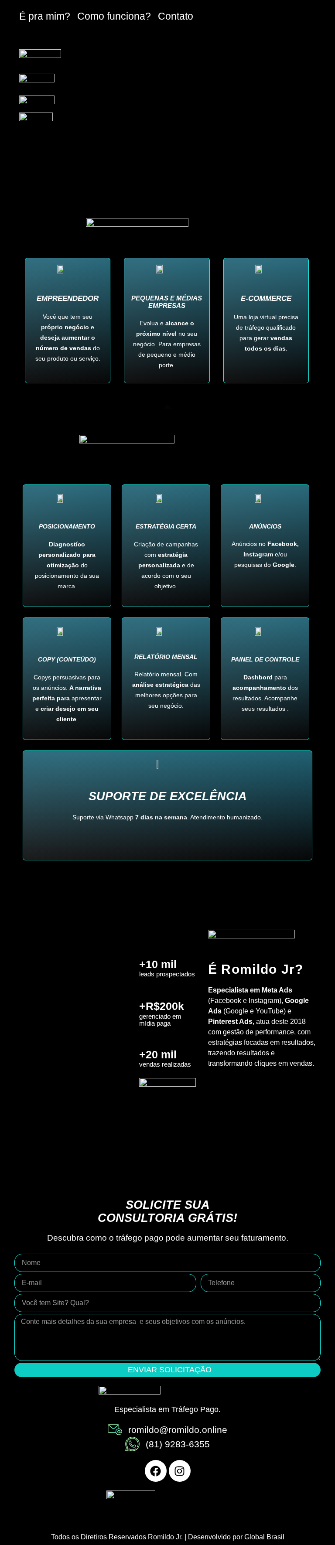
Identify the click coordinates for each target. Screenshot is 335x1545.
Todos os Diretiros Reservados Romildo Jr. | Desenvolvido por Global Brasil (167, 1537)
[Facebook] (156, 1471)
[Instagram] (180, 1471)
